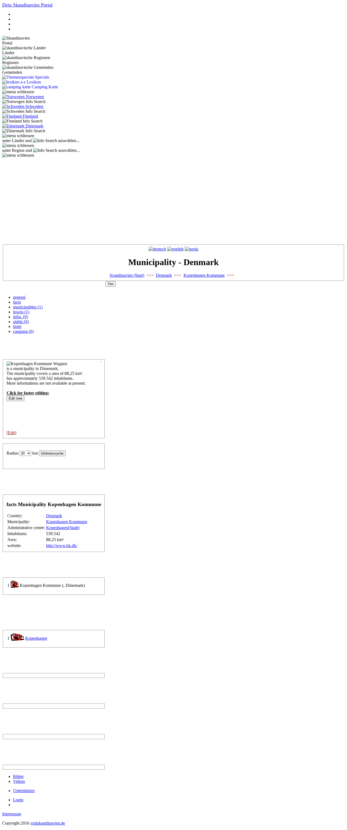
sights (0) (21, 321)
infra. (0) (20, 316)
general (19, 297)
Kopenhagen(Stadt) (62, 527)
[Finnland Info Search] (22, 121)
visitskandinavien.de (47, 823)
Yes (111, 284)
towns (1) (21, 312)
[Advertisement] (173, 198)
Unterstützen (24, 790)
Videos (19, 781)
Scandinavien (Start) (127, 275)
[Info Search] (45, 140)
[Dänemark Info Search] (23, 130)
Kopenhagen (36, 638)
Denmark (164, 275)
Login (18, 799)
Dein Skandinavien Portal (27, 5)
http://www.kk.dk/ (61, 545)
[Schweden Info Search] (23, 111)
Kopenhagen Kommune (204, 275)
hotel (17, 326)
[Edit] (11, 432)
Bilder (18, 776)
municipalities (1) (28, 307)
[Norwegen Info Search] (24, 101)
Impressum (11, 814)
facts (17, 302)
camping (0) (23, 331)
